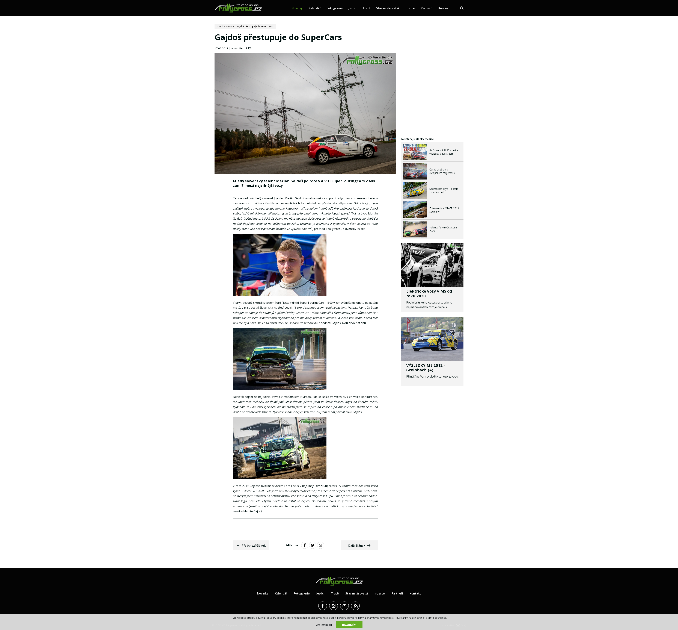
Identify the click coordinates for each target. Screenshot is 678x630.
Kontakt (444, 8)
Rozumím (349, 625)
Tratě (366, 8)
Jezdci (352, 8)
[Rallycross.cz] (238, 8)
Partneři (426, 8)
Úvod (220, 26)
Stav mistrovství (387, 8)
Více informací (324, 624)
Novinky (297, 8)
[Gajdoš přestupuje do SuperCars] (305, 114)
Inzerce (410, 8)
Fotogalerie (335, 8)
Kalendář (315, 8)
